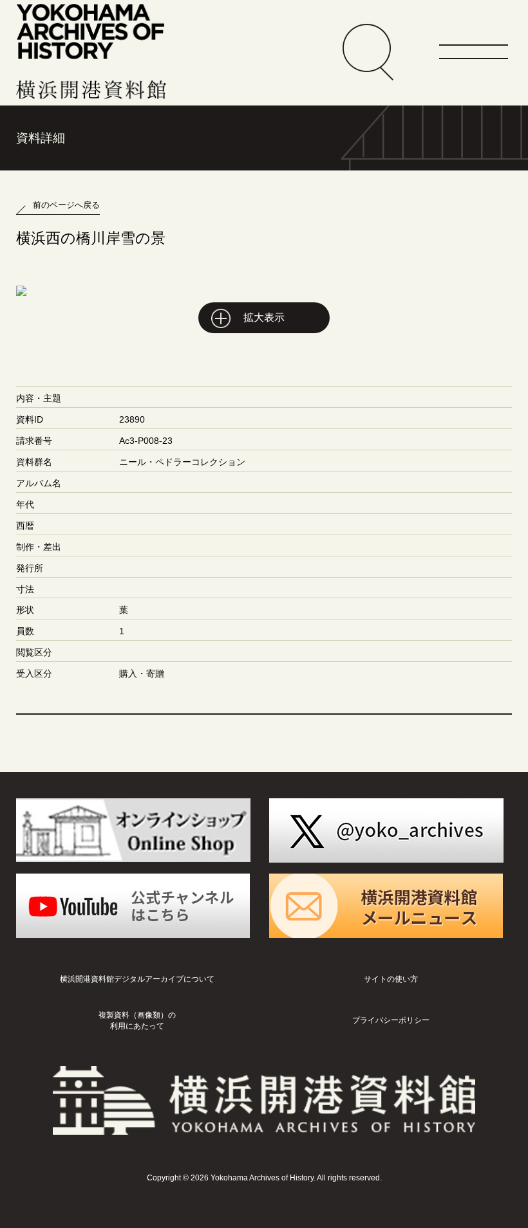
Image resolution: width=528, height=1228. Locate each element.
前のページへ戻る (66, 205)
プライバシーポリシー (390, 1020)
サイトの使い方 (391, 979)
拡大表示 (264, 317)
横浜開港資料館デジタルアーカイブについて (137, 979)
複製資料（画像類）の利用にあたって (137, 1021)
